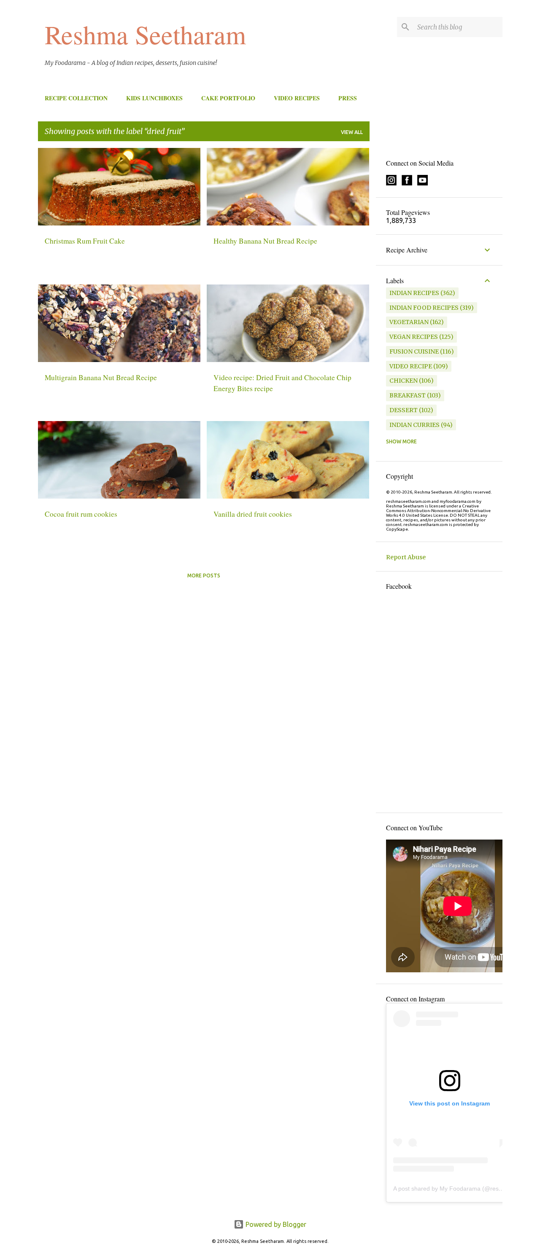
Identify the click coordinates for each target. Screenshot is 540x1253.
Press (347, 98)
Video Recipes (297, 98)
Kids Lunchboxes (154, 98)
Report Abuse (406, 557)
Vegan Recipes (413, 337)
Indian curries (414, 425)
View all (352, 132)
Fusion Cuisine (414, 351)
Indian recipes (414, 293)
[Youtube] (422, 183)
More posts (203, 575)
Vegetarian (409, 322)
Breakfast (407, 395)
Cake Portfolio (228, 98)
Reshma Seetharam (145, 34)
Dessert (403, 410)
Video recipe (410, 366)
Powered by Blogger (275, 1224)
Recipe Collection (76, 98)
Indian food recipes (424, 307)
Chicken (403, 380)
